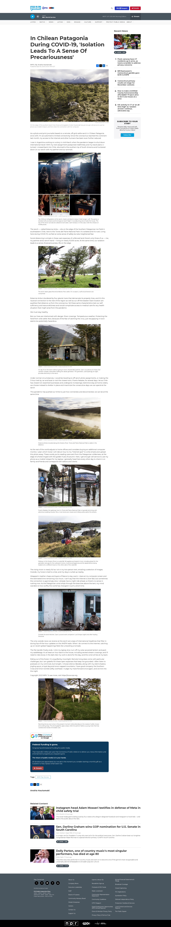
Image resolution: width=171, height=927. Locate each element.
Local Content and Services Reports (123, 907)
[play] (32, 16)
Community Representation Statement (100, 895)
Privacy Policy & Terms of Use (101, 915)
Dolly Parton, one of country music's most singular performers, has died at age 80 (91, 852)
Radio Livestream (97, 891)
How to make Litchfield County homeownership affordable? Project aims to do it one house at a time (128, 95)
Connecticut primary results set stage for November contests (126, 83)
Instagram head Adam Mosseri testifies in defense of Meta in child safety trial (98, 809)
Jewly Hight (60, 857)
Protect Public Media (115, 22)
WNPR (42, 894)
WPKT (46, 894)
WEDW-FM (37, 894)
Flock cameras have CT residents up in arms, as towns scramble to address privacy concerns (129, 62)
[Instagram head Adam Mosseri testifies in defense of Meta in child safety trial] (42, 813)
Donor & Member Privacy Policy (102, 911)
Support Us (71, 913)
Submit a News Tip (97, 880)
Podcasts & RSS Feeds (99, 887)
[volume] (37, 17)
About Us (71, 880)
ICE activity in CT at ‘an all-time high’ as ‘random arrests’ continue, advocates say (129, 108)
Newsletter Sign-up (98, 883)
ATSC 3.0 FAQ (48, 896)
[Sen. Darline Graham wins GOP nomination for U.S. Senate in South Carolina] (42, 832)
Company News (73, 883)
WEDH (35, 893)
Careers (70, 906)
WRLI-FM (51, 894)
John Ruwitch (60, 814)
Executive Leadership (75, 887)
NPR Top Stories (43, 777)
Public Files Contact (39, 896)
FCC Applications (120, 892)
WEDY (49, 893)
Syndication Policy (120, 895)
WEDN (40, 893)
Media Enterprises (74, 902)
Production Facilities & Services (124, 903)
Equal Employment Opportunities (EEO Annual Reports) (102, 907)
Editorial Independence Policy (124, 899)
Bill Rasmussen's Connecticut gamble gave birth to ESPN (128, 73)
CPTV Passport (96, 903)
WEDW (44, 893)
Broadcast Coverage (121, 884)
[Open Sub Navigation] (37, 22)
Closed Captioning (120, 888)
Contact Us (71, 909)
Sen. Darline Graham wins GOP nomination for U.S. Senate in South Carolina (98, 828)
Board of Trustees (73, 895)
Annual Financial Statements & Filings (124, 880)
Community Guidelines (99, 899)
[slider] (40, 16)
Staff (69, 891)
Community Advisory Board (77, 898)
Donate (136, 8)
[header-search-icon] (112, 8)
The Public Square (120, 911)
